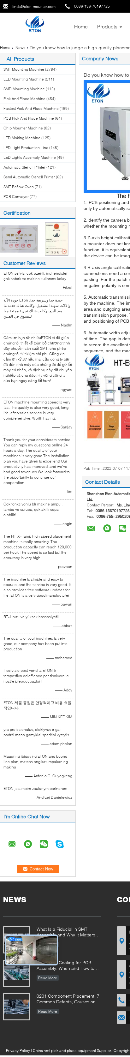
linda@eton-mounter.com (34, 6)
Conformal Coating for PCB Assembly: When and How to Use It (65, 966)
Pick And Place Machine (24, 98)
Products (107, 26)
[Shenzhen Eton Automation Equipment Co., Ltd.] (34, 24)
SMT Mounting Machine (23, 69)
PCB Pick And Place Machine (28, 118)
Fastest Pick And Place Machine (31, 108)
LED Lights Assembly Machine (29, 157)
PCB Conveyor (16, 196)
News (20, 47)
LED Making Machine (21, 137)
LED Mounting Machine (23, 79)
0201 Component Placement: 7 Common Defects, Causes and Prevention (68, 999)
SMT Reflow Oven (18, 186)
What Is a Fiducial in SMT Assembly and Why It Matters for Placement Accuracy (66, 932)
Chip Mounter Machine (23, 128)
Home (81, 26)
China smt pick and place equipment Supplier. (73, 1050)
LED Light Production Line (25, 147)
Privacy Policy (18, 1050)
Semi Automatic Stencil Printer (29, 177)
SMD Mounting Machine (24, 89)
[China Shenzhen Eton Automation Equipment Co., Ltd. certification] (19, 238)
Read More (47, 978)
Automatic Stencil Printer (24, 167)
